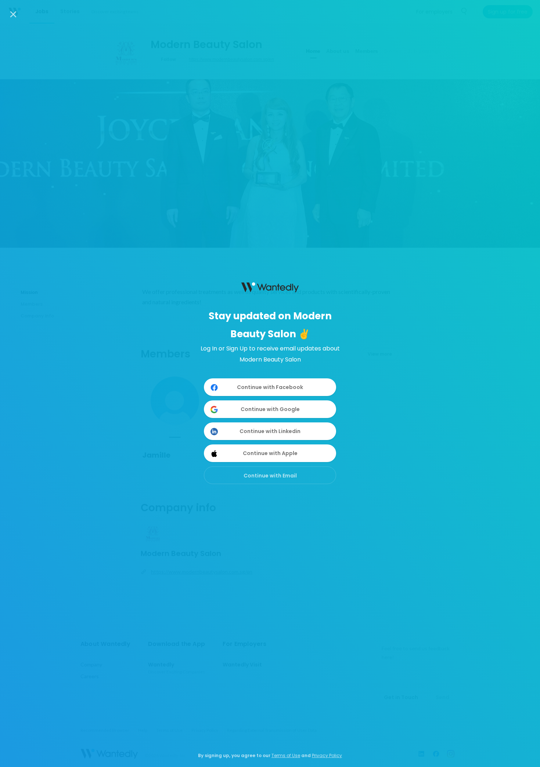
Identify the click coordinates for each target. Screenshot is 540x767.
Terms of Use (285, 755)
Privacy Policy (327, 755)
